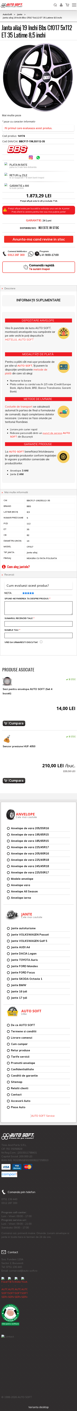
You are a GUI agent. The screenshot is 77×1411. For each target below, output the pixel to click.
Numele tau (12, 630)
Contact (16, 1094)
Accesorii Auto (20, 1101)
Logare (61, 2)
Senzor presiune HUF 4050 (19, 746)
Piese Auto (18, 1107)
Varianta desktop (38, 1407)
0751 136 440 (9, 1199)
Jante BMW (18, 985)
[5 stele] (32, 593)
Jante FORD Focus (23, 972)
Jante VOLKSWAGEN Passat (30, 934)
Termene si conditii (23, 1031)
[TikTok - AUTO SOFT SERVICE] (11, 1288)
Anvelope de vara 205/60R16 (30, 853)
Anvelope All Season (24, 891)
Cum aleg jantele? (18, 566)
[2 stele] (25, 593)
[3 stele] (28, 593)
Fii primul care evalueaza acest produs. (28, 128)
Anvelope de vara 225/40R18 (30, 860)
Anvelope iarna (21, 897)
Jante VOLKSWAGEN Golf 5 (29, 941)
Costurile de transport (18, 406)
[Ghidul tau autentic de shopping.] (9, 1174)
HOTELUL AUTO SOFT (19, 339)
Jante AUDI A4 (20, 947)
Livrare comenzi (21, 1037)
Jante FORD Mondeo (24, 966)
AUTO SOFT (11, 5)
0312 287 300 (16, 255)
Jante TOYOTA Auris (24, 960)
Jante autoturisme (23, 928)
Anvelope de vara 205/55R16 (30, 828)
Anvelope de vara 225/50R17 (30, 872)
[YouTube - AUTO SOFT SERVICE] (24, 1288)
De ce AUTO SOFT (23, 1025)
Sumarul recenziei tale (19, 618)
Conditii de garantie (24, 1075)
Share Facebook (24, 157)
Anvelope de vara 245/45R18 (30, 866)
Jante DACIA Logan (24, 953)
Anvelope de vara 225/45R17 (30, 847)
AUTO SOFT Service (43, 1115)
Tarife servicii (20, 1056)
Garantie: (34, 220)
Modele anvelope (22, 878)
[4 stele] (30, 593)
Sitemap (16, 1082)
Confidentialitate (22, 1069)
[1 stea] (23, 593)
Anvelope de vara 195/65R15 (30, 834)
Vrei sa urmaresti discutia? (21, 642)
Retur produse (20, 1050)
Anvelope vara (20, 885)
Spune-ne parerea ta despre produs (27, 598)
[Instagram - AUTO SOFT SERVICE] (18, 1288)
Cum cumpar (19, 1044)
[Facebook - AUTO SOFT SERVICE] (4, 1288)
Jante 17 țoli (19, 997)
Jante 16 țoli (19, 991)
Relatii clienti (19, 1088)
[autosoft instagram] (31, 157)
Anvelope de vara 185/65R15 (30, 841)
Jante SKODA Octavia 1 (26, 979)
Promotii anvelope (23, 1063)
